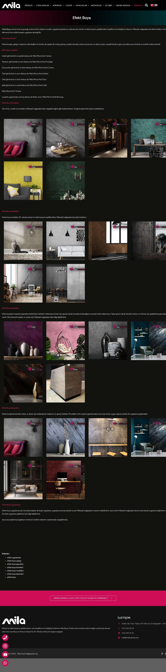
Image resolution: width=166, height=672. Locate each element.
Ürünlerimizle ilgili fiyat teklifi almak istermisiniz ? (81, 598)
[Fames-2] (65, 241)
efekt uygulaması (14, 558)
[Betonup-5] (23, 138)
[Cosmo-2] (23, 480)
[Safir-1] (23, 283)
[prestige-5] (23, 341)
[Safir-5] (65, 437)
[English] (155, 5)
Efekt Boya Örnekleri (10, 103)
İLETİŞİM (108, 5)
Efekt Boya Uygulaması (11, 505)
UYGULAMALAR (42, 5)
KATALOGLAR (81, 5)
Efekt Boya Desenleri (10, 408)
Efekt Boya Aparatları (10, 308)
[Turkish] (152, 5)
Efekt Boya (6, 29)
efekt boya (11, 577)
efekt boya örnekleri (15, 567)
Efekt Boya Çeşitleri (10, 50)
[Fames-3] (23, 180)
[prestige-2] (65, 341)
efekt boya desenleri (15, 574)
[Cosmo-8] (108, 341)
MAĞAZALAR (96, 5)
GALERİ (69, 5)
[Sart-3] (108, 437)
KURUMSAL (57, 5)
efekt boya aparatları (15, 564)
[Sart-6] (23, 383)
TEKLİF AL (138, 5)
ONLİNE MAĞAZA (123, 5)
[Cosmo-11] (108, 241)
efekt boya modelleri (15, 571)
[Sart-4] (108, 138)
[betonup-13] (65, 383)
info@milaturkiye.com (130, 638)
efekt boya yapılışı (14, 561)
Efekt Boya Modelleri (10, 211)
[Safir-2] (65, 138)
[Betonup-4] (65, 283)
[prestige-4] (65, 480)
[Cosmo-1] (65, 180)
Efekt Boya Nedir (8, 38)
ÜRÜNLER (28, 5)
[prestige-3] (23, 241)
